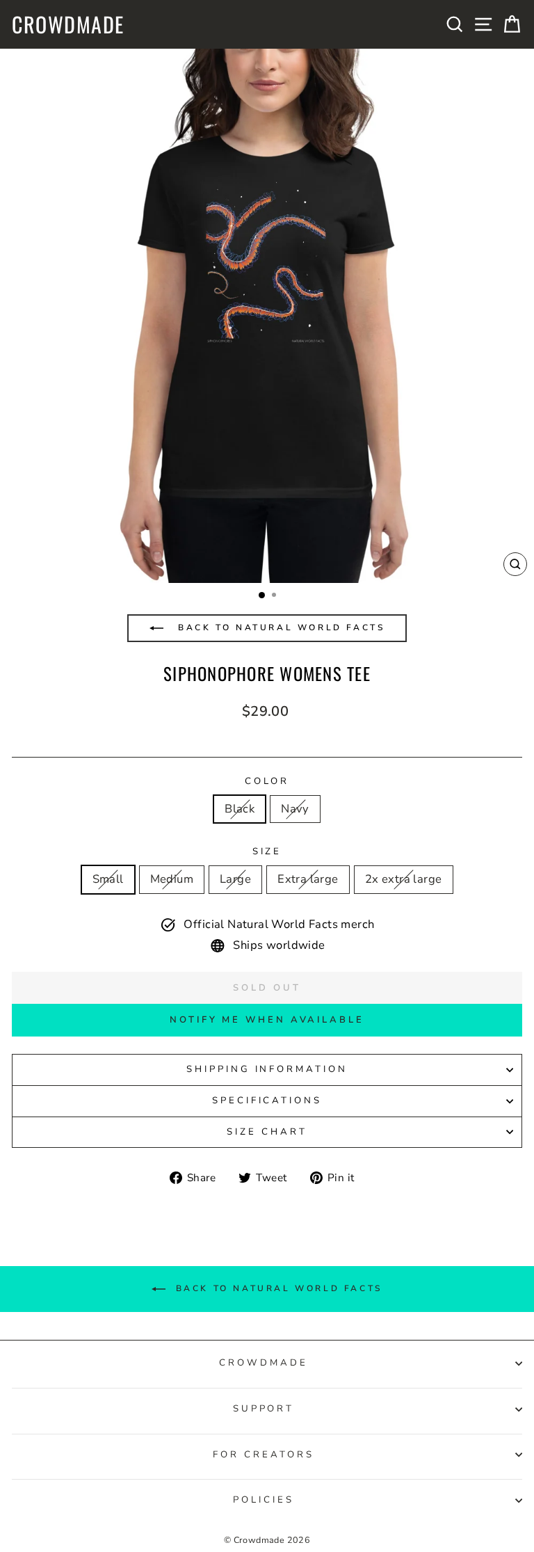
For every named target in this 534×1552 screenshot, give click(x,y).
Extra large (308, 879)
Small (108, 879)
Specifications (267, 1100)
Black (239, 809)
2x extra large (403, 879)
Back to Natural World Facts (279, 627)
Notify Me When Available (267, 1020)
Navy (295, 809)
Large (235, 879)
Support (264, 1408)
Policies (263, 1500)
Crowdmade (68, 24)
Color (267, 781)
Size (267, 851)
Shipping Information (267, 1069)
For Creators (263, 1454)
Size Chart (267, 1132)
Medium (171, 879)
